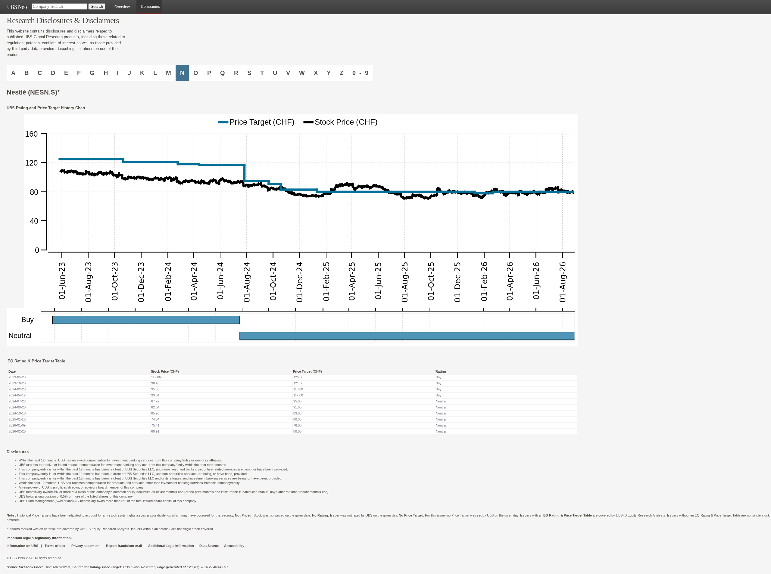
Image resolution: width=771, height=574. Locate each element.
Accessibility (234, 546)
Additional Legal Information (171, 546)
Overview (122, 7)
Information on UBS (23, 546)
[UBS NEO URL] (17, 7)
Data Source (209, 546)
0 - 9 (360, 73)
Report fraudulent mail (124, 546)
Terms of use (55, 546)
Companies (150, 7)
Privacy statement (85, 546)
